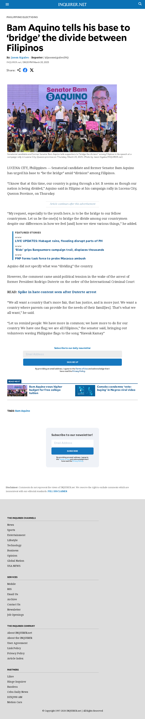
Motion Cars (14, 702)
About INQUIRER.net (19, 632)
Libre (10, 676)
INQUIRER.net (14, 62)
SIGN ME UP (72, 362)
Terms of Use (82, 368)
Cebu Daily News (17, 692)
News (10, 524)
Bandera (12, 686)
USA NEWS (14, 565)
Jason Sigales (20, 57)
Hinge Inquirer (16, 681)
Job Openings (15, 614)
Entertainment (16, 535)
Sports (11, 530)
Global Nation (15, 560)
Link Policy (14, 648)
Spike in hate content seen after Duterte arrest (57, 292)
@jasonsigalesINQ (57, 57)
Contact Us (13, 604)
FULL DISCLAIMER (57, 491)
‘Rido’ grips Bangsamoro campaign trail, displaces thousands (59, 250)
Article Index (15, 658)
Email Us (12, 594)
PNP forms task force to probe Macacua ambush (50, 258)
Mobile (11, 584)
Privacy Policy (78, 371)
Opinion (12, 555)
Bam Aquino (22, 410)
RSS (9, 589)
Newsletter (14, 609)
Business (12, 550)
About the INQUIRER (19, 638)
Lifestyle (12, 540)
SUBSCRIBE (72, 451)
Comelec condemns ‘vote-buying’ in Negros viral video (116, 388)
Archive (12, 599)
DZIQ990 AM (14, 697)
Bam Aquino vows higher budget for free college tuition (45, 390)
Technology (14, 545)
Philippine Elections (22, 17)
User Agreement (17, 643)
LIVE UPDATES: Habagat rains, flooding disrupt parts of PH (59, 241)
